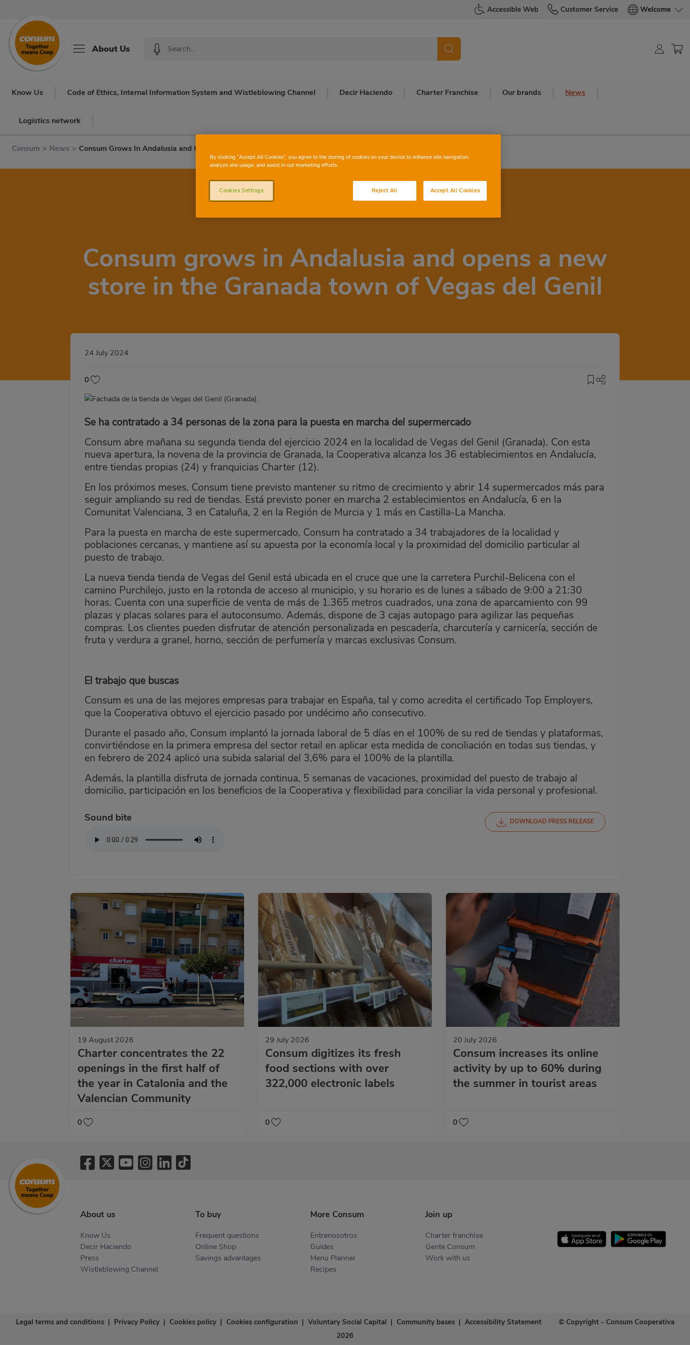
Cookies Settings (241, 190)
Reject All (385, 190)
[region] (348, 176)
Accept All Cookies (455, 190)
